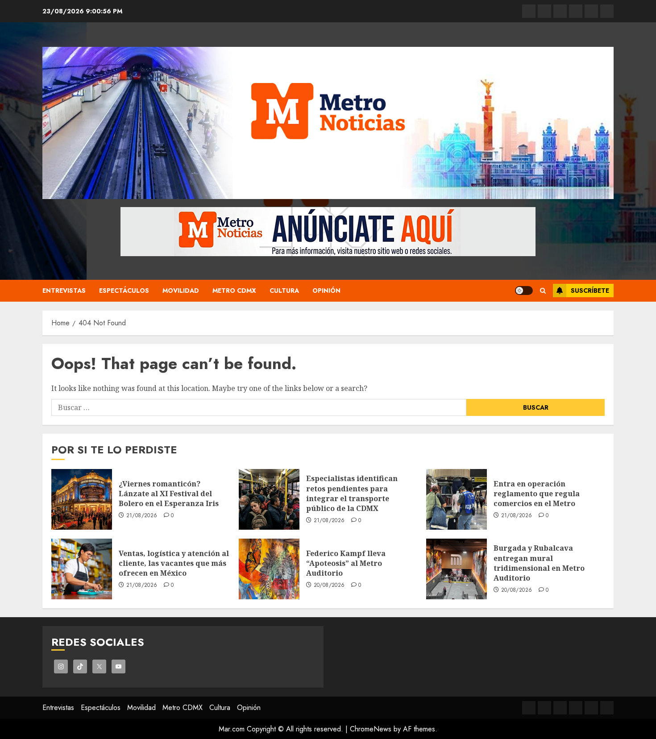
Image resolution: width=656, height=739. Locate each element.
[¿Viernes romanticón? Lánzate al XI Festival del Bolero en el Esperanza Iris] (81, 499)
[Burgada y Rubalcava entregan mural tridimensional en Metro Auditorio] (456, 569)
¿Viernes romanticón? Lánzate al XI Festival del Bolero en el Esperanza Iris (169, 494)
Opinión (326, 290)
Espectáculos (124, 290)
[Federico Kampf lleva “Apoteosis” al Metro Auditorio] (269, 569)
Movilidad (180, 290)
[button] (542, 290)
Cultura (284, 290)
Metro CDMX (234, 290)
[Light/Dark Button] (524, 290)
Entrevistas (64, 290)
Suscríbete (590, 290)
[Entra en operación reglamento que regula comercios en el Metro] (456, 499)
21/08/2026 (142, 515)
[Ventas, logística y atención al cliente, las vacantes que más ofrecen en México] (81, 569)
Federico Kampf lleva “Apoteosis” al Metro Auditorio (346, 563)
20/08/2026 (329, 585)
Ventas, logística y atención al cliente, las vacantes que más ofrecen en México (174, 563)
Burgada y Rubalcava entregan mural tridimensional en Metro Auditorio (539, 563)
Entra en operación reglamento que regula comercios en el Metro (537, 494)
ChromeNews (370, 729)
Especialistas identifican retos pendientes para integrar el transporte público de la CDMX (352, 493)
